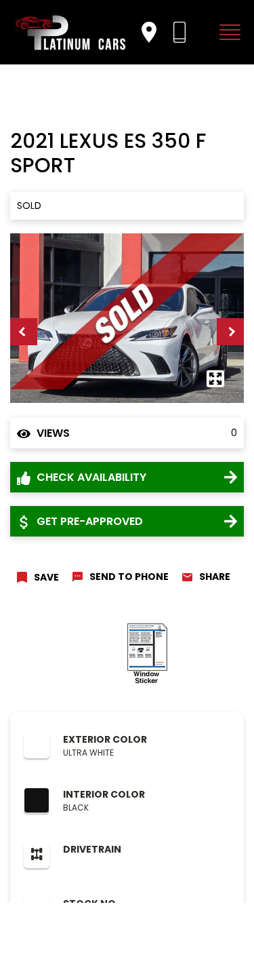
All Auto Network (153, 948)
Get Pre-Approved (88, 521)
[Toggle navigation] (227, 32)
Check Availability (90, 477)
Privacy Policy (70, 931)
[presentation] (23, 331)
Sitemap (194, 931)
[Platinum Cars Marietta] (71, 32)
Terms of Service (137, 931)
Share (214, 576)
